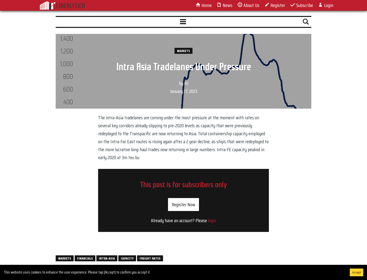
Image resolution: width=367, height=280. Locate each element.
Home (206, 5)
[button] (183, 22)
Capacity (127, 258)
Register (277, 5)
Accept (356, 272)
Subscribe (304, 5)
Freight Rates (150, 258)
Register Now (183, 205)
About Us (250, 5)
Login (328, 5)
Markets (183, 51)
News (227, 5)
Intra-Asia (107, 258)
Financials (85, 258)
